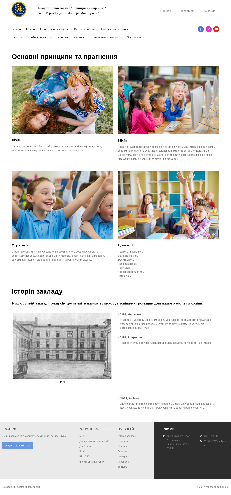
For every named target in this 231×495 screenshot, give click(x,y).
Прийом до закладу (39, 37)
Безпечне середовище (71, 37)
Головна (15, 29)
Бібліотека (16, 37)
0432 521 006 (211, 436)
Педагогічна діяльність (53, 29)
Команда (209, 10)
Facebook (123, 462)
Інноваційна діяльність (107, 37)
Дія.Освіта (85, 446)
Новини (30, 29)
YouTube (122, 467)
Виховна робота (84, 29)
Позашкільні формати (114, 29)
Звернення (134, 37)
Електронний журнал (91, 462)
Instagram (123, 456)
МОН (82, 436)
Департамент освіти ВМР (94, 441)
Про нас (165, 10)
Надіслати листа (18, 445)
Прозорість (187, 10)
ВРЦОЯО (84, 456)
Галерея (122, 451)
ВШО (82, 451)
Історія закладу (127, 436)
